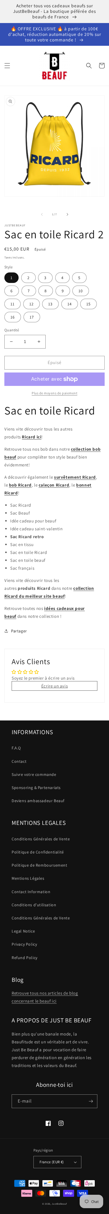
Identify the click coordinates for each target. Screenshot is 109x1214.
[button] (7, 65)
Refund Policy (24, 957)
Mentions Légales (28, 878)
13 (50, 304)
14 (69, 304)
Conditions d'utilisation (34, 904)
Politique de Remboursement (39, 865)
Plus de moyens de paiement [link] (54, 393)
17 (32, 317)
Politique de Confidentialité (38, 852)
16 (12, 317)
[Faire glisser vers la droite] (67, 214)
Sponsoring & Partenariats (36, 787)
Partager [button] (19, 631)
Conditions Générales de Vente (41, 839)
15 (88, 304)
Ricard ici (31, 437)
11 (12, 304)
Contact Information (31, 891)
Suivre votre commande (34, 774)
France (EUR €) (52, 1161)
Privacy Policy (24, 944)
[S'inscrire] (90, 1101)
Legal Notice (23, 931)
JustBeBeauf (59, 1203)
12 (31, 304)
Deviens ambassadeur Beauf (38, 800)
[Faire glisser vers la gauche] (41, 214)
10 (80, 290)
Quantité (11, 330)
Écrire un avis (54, 686)
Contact (19, 761)
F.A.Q (16, 748)
